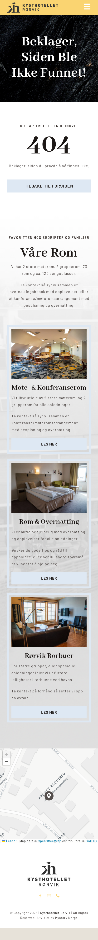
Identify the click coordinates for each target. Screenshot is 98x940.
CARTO (91, 841)
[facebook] (40, 895)
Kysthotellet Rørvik (55, 913)
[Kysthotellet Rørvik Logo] (49, 863)
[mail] (49, 895)
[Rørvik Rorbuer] (49, 599)
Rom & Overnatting (49, 521)
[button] (49, 795)
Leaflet (11, 841)
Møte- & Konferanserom (49, 387)
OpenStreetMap (49, 841)
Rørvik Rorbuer (49, 655)
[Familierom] (49, 465)
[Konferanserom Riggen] (49, 331)
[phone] (58, 895)
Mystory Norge (66, 918)
